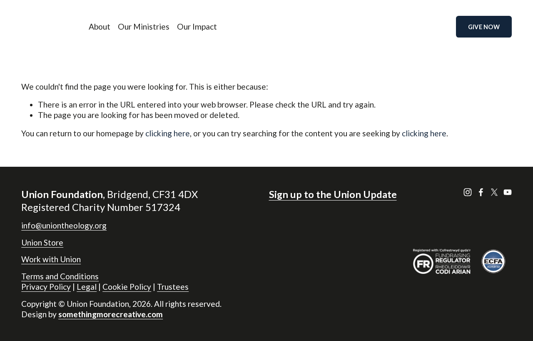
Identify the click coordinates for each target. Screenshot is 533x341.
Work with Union (51, 259)
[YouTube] (507, 192)
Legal (87, 286)
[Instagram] (467, 192)
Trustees (173, 286)
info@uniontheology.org (64, 225)
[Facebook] (481, 192)
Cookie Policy (126, 286)
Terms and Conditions (60, 276)
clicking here (167, 133)
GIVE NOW (484, 26)
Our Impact (197, 26)
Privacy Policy (46, 286)
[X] (494, 192)
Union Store (42, 242)
